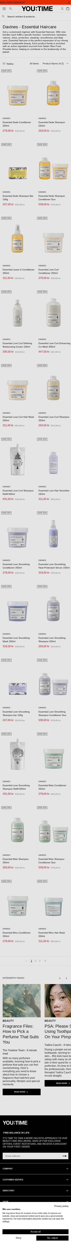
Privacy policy (61, 1206)
